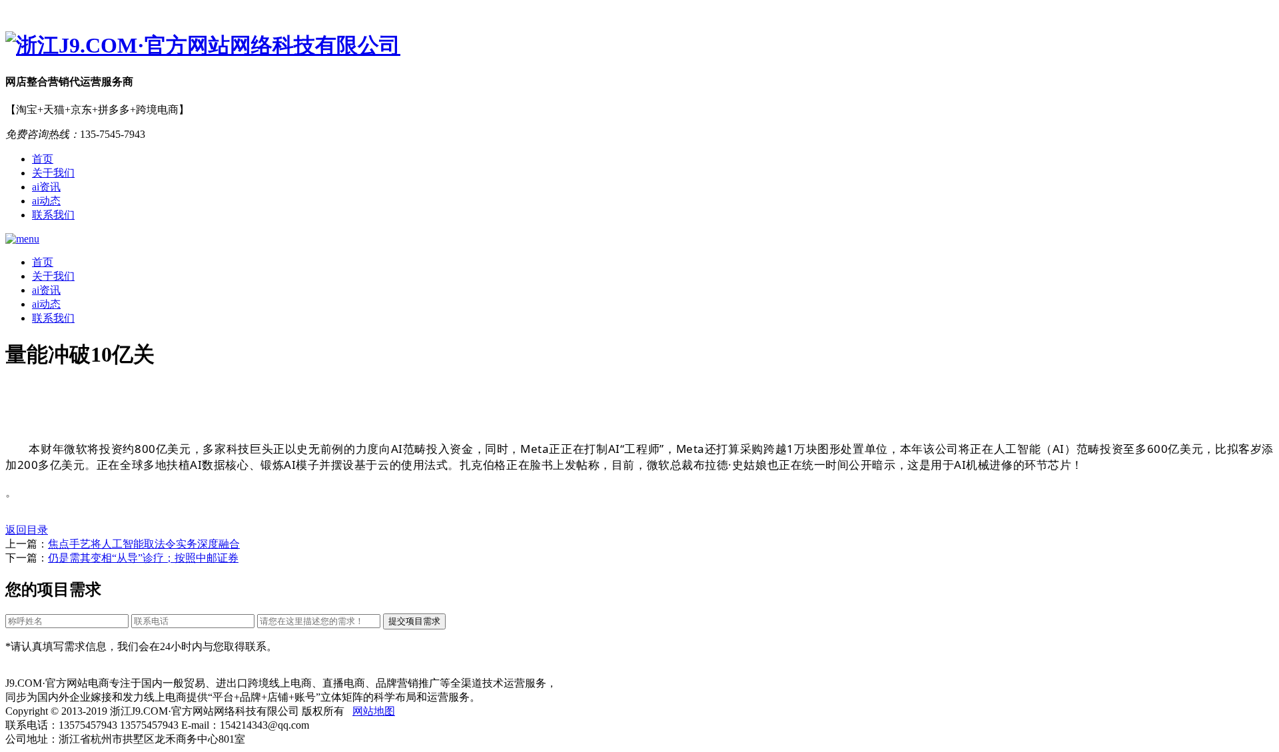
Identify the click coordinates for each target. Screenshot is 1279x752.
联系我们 (53, 214)
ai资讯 (46, 186)
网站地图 (373, 711)
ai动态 (46, 200)
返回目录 (26, 530)
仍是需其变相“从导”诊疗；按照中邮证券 (143, 558)
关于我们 (53, 173)
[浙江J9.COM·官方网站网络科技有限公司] (639, 46)
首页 (42, 159)
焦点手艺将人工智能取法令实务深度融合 (144, 544)
